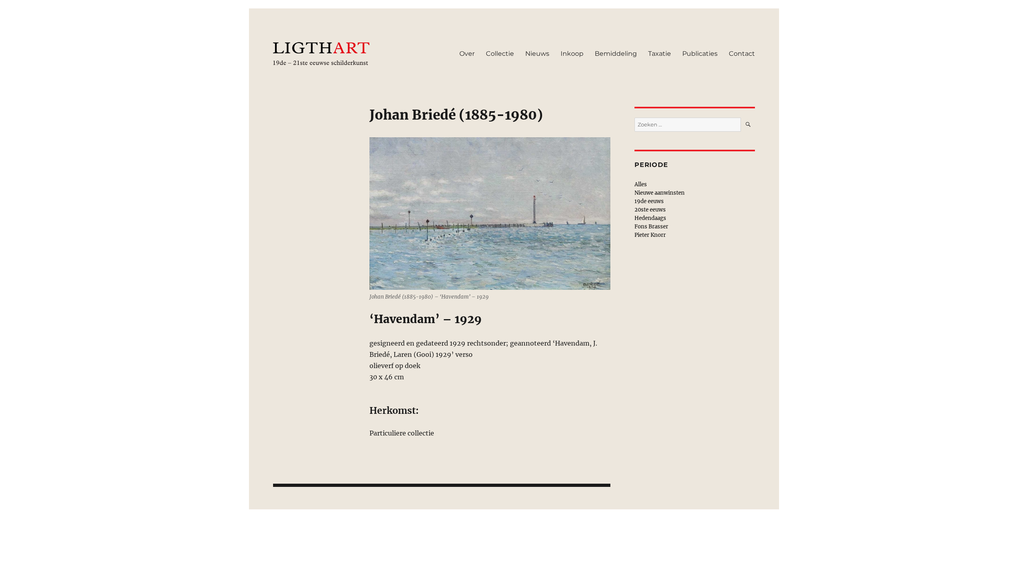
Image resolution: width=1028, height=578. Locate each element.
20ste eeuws (650, 209)
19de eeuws (649, 201)
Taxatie (659, 53)
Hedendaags (650, 218)
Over (467, 53)
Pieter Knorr (650, 235)
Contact (742, 53)
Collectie (500, 53)
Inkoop (572, 53)
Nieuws (537, 53)
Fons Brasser (651, 226)
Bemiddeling (616, 53)
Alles (640, 184)
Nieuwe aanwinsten (659, 192)
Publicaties (700, 53)
